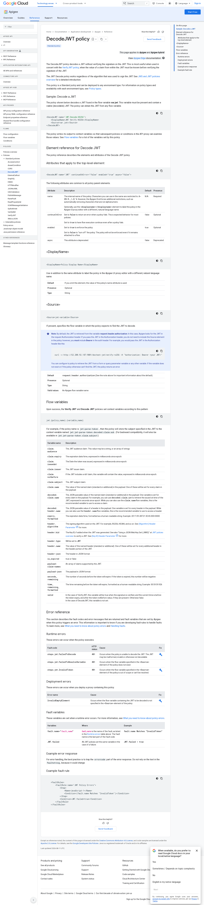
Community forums (90, 865)
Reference (35, 18)
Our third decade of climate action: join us (114, 893)
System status (87, 879)
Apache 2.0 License (48, 843)
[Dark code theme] (157, 113)
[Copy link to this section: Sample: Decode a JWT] (78, 97)
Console (160, 3)
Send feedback (154, 39)
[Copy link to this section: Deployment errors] (73, 681)
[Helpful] (159, 32)
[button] (18, 45)
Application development (81, 32)
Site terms (68, 893)
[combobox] (136, 3)
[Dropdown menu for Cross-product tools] (86, 3)
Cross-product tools (73, 3)
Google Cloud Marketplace (52, 874)
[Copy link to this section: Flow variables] (70, 402)
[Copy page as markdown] (101, 39)
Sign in (197, 3)
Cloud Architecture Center (133, 879)
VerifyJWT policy (70, 67)
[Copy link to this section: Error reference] (72, 612)
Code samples (128, 874)
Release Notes (87, 874)
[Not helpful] (163, 32)
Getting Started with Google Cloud (137, 870)
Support (48, 18)
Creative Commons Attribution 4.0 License (116, 841)
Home (48, 32)
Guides (21, 18)
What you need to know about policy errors (85, 626)
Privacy (58, 893)
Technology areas (45, 3)
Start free (192, 12)
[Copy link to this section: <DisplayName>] (72, 252)
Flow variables (71, 137)
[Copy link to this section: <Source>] (63, 304)
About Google (47, 893)
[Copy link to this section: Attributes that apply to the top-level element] (107, 163)
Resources (62, 18)
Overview (8, 18)
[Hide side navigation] (33, 900)
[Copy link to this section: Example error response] (80, 754)
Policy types (95, 88)
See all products (48, 865)
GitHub (125, 865)
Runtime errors (93, 734)
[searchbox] (18, 26)
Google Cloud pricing (49, 870)
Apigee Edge (140, 58)
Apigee (13, 12)
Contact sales (47, 879)
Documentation (61, 32)
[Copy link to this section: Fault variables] (67, 712)
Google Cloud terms (84, 893)
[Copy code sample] (161, 113)
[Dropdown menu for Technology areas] (57, 3)
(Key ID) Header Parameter (103, 536)
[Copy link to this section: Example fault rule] (72, 771)
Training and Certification (133, 883)
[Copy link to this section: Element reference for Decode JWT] (103, 148)
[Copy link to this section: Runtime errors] (68, 634)
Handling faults (118, 626)
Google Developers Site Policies (85, 843)
